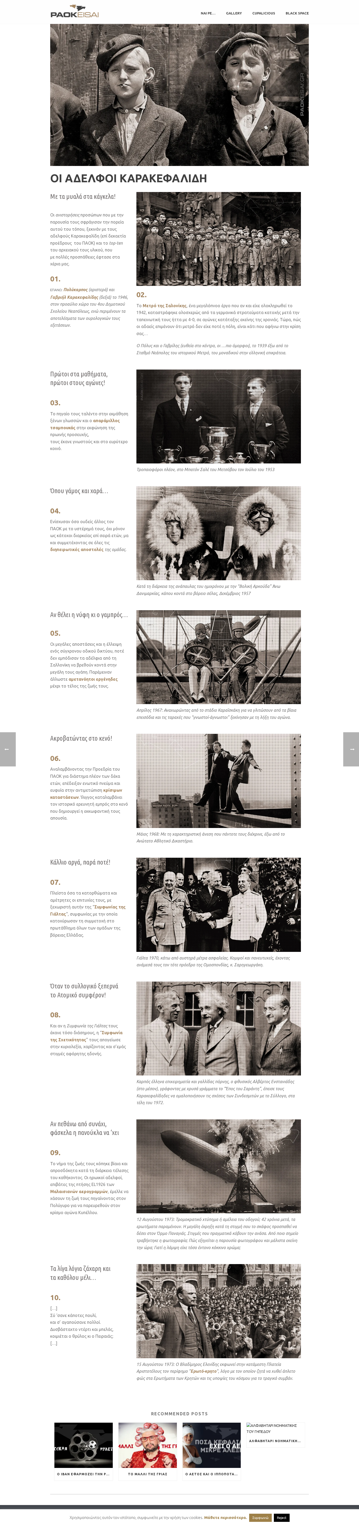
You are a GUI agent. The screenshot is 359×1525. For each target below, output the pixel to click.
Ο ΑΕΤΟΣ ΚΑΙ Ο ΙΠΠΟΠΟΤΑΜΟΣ (213, 1474)
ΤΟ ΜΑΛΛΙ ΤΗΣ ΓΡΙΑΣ (147, 1474)
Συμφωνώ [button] (260, 1517)
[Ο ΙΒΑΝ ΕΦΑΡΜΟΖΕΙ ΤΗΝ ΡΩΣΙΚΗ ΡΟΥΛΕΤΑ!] (83, 1445)
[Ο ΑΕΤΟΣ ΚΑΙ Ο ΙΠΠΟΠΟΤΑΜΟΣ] (212, 1445)
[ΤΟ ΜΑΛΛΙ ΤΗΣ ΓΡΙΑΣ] (148, 1445)
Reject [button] (281, 1517)
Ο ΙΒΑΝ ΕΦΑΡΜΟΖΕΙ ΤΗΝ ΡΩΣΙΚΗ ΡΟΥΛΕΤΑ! (85, 1474)
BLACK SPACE (297, 13)
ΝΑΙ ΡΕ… (208, 13)
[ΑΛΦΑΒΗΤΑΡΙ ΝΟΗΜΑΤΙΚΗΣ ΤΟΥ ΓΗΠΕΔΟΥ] (276, 1429)
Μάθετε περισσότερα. (225, 1517)
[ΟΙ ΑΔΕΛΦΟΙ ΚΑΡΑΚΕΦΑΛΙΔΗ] (179, 95)
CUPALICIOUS (263, 13)
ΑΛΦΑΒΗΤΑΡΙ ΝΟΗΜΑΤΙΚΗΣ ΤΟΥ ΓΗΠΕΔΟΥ (277, 1441)
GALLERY (234, 13)
